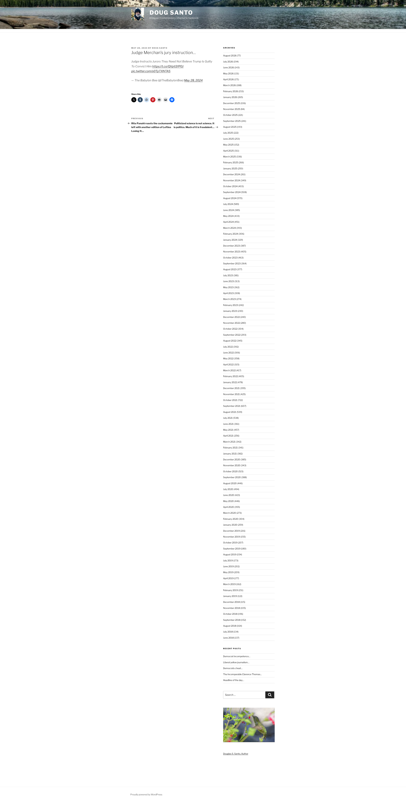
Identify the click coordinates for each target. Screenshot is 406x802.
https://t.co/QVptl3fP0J (167, 66)
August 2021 (229, 412)
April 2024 (228, 221)
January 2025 (230, 168)
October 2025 (230, 115)
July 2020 (228, 489)
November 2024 (231, 180)
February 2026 (230, 91)
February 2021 (230, 447)
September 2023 (232, 263)
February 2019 (230, 590)
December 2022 (231, 317)
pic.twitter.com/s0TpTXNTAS (150, 71)
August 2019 (229, 554)
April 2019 (228, 578)
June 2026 (228, 67)
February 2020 (230, 519)
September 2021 (231, 406)
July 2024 (228, 204)
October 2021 (230, 400)
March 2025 (229, 156)
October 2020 (230, 471)
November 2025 (231, 109)
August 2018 (229, 625)
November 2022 (231, 322)
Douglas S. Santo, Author (235, 753)
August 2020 (230, 483)
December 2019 (231, 530)
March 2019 (229, 584)
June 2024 (228, 210)
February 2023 (230, 305)
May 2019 (228, 572)
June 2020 (228, 495)
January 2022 (230, 382)
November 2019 (231, 536)
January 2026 (230, 97)
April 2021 (228, 435)
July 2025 (228, 132)
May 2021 (228, 429)
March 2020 (229, 512)
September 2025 (232, 121)
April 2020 (228, 507)
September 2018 (231, 620)
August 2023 (229, 269)
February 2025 (230, 162)
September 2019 (231, 548)
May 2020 (228, 501)
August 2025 (229, 126)
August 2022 (229, 340)
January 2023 (230, 311)
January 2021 (230, 453)
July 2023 (228, 275)
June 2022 (228, 352)
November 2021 (231, 394)
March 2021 (229, 441)
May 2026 (228, 73)
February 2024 (230, 233)
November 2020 (231, 465)
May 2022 (228, 358)
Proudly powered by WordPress (146, 794)
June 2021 (228, 424)
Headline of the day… (233, 680)
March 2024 (229, 228)
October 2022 (230, 328)
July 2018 (228, 631)
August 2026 (229, 55)
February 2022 (230, 376)
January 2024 (230, 239)
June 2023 (228, 281)
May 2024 (228, 216)
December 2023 (231, 245)
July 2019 (228, 560)
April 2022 (228, 364)
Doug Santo (171, 12)
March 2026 (229, 85)
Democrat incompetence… (236, 656)
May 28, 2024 (193, 80)
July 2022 (228, 346)
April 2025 (228, 150)
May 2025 (228, 144)
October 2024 (230, 186)
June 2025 (228, 138)
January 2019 (230, 596)
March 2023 (229, 299)
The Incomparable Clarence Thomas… (242, 674)
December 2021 (231, 388)
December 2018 (231, 602)
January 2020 (230, 524)
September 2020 (232, 477)
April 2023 (228, 293)
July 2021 (228, 417)
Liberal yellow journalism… (236, 662)
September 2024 (232, 192)
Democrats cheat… (232, 668)
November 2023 (231, 251)
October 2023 (230, 257)
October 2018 (230, 613)
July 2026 (228, 61)
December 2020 (231, 459)
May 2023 (228, 287)
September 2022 (231, 334)
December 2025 (231, 103)
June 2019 (228, 566)
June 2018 (228, 637)
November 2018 (231, 608)
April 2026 (228, 79)
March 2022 (229, 370)
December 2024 (231, 174)
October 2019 (230, 542)
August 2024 (229, 198)
